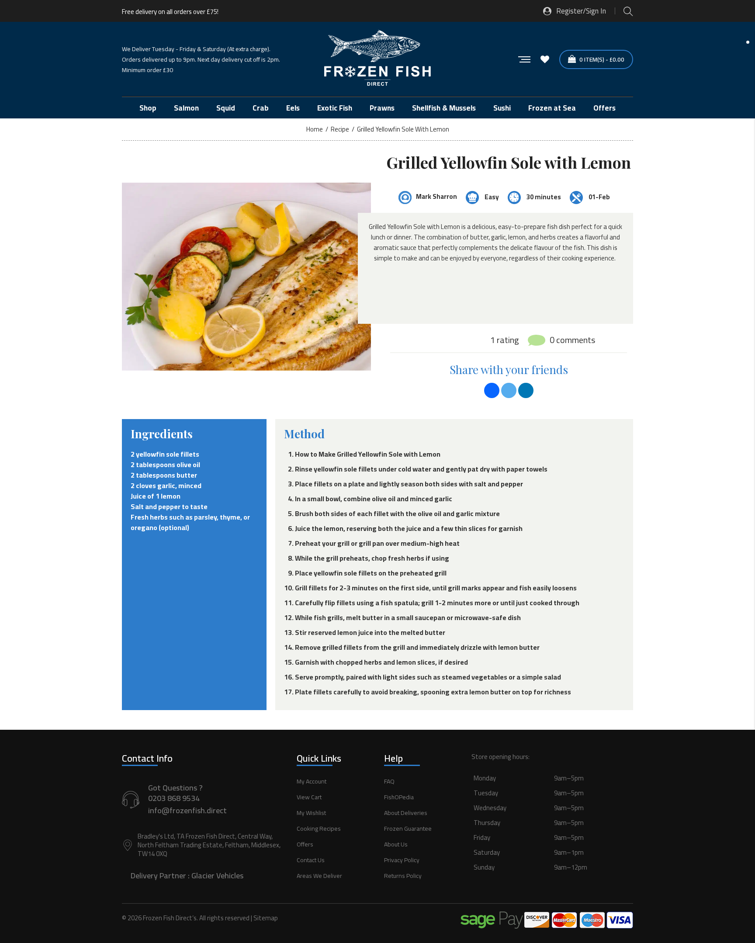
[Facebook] (491, 390)
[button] (552, 832)
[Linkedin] (525, 390)
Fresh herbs (149, 517)
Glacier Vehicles (217, 875)
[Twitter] (508, 390)
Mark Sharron (436, 196)
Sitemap (265, 918)
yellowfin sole (157, 454)
